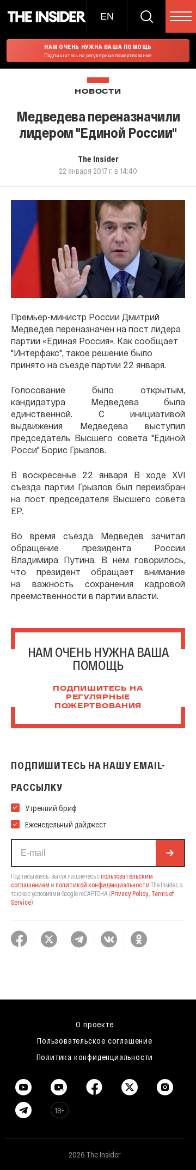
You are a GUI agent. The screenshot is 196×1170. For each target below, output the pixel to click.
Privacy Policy (130, 893)
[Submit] (170, 853)
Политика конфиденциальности (95, 1057)
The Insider (98, 158)
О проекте (94, 1024)
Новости (98, 92)
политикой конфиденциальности (103, 884)
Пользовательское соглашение (94, 1040)
